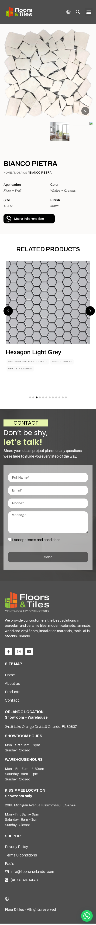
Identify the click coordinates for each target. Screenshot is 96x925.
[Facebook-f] (8, 651)
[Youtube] (29, 651)
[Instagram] (19, 651)
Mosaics (20, 172)
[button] (89, 12)
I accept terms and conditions (36, 540)
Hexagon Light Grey (33, 352)
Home (7, 172)
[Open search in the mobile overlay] (77, 12)
